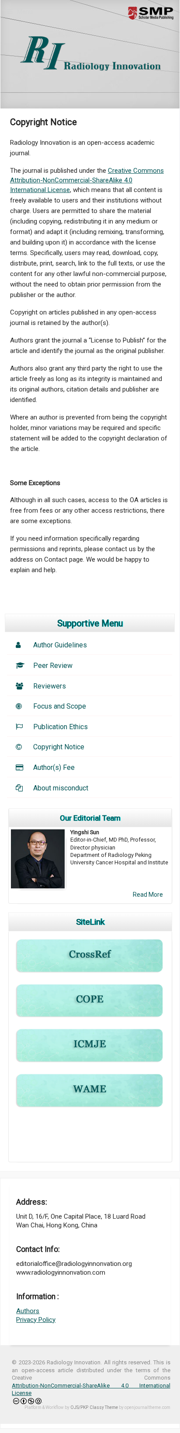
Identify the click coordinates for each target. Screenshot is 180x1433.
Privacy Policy (35, 1320)
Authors (27, 1311)
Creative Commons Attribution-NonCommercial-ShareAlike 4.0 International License (87, 180)
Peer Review (53, 665)
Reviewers (49, 686)
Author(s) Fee (54, 767)
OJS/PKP (78, 1407)
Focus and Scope (59, 706)
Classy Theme (104, 1407)
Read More (148, 894)
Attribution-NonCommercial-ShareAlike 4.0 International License (91, 1389)
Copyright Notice (58, 747)
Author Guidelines (60, 645)
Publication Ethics (60, 727)
